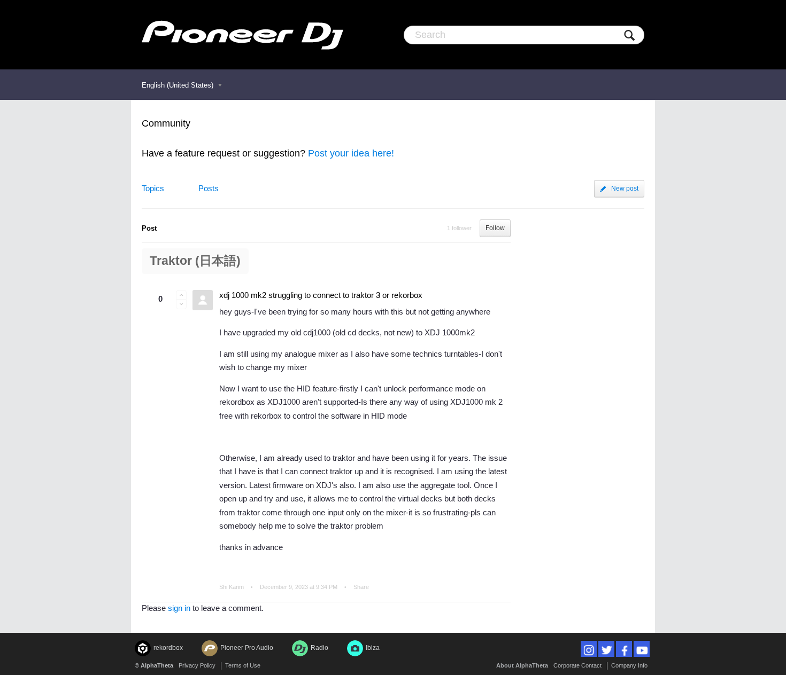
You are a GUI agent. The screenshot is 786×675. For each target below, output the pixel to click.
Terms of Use (242, 665)
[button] (181, 295)
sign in (179, 608)
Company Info (629, 665)
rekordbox (168, 648)
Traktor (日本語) (195, 261)
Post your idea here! (351, 153)
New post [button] (624, 188)
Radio (319, 648)
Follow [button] (495, 228)
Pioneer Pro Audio (246, 648)
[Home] (242, 34)
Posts (208, 188)
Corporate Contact (577, 665)
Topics (153, 188)
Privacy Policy (197, 665)
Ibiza (373, 648)
